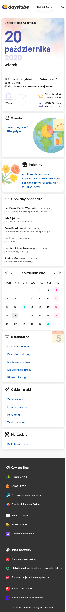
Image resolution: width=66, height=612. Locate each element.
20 (15, 315)
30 (40, 324)
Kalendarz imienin (18, 346)
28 (23, 324)
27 (15, 324)
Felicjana (27, 182)
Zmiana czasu (15, 399)
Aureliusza (28, 178)
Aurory (40, 178)
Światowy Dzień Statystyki (17, 129)
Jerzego (46, 182)
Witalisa (27, 187)
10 (48, 298)
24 (48, 315)
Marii (56, 182)
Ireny (37, 182)
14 (23, 307)
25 (56, 315)
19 (7, 315)
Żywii (36, 187)
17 (48, 307)
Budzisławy (53, 178)
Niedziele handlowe (19, 362)
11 (56, 298)
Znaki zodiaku (16, 422)
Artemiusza (41, 174)
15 (31, 307)
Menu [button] (49, 7)
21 (23, 315)
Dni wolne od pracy (19, 369)
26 (7, 324)
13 (15, 307)
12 (7, 307)
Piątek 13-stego (17, 377)
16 (40, 307)
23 (40, 315)
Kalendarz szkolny (18, 354)
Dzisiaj (41, 7)
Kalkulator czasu (17, 444)
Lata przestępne (17, 407)
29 (31, 324)
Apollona (27, 174)
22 (31, 315)
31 (48, 324)
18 (56, 307)
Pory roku (13, 414)
